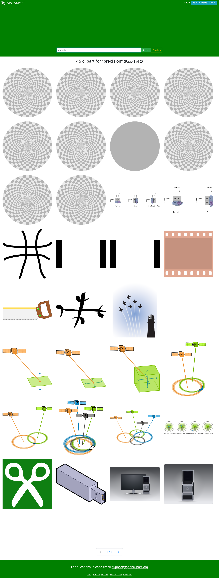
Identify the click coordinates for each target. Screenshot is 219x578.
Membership (116, 574)
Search (145, 50)
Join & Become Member (204, 2)
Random (157, 50)
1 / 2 (109, 551)
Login (187, 2)
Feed (125, 574)
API (130, 574)
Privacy (96, 574)
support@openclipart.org (130, 567)
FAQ (89, 574)
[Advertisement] (109, 26)
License (104, 574)
